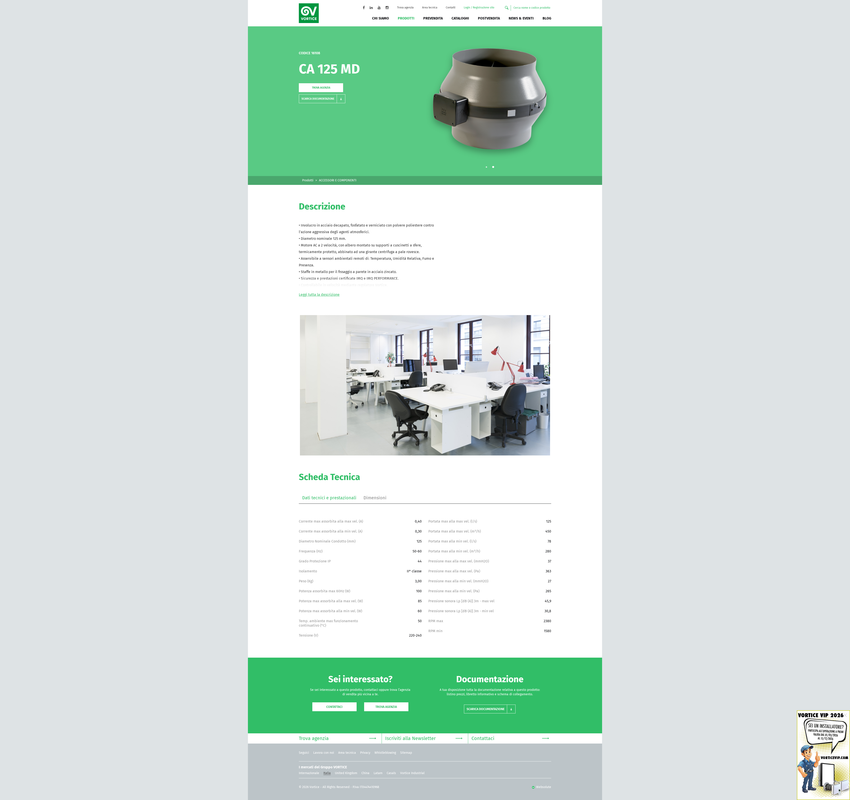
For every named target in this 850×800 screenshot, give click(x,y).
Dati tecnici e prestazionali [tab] (329, 498)
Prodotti (406, 18)
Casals (391, 773)
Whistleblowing (385, 752)
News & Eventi (521, 18)
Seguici (304, 752)
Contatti (450, 7)
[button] (322, 98)
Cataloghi (460, 18)
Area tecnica (429, 7)
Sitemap (406, 752)
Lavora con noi (323, 752)
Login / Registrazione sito (479, 7)
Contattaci (334, 707)
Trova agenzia (405, 7)
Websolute (543, 787)
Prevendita (433, 18)
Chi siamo (380, 18)
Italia (327, 773)
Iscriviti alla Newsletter (410, 738)
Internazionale (309, 773)
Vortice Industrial (412, 773)
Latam (378, 773)
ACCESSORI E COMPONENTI (337, 180)
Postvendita (489, 18)
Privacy (365, 752)
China (365, 773)
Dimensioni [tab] (374, 498)
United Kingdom (346, 773)
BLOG (547, 18)
